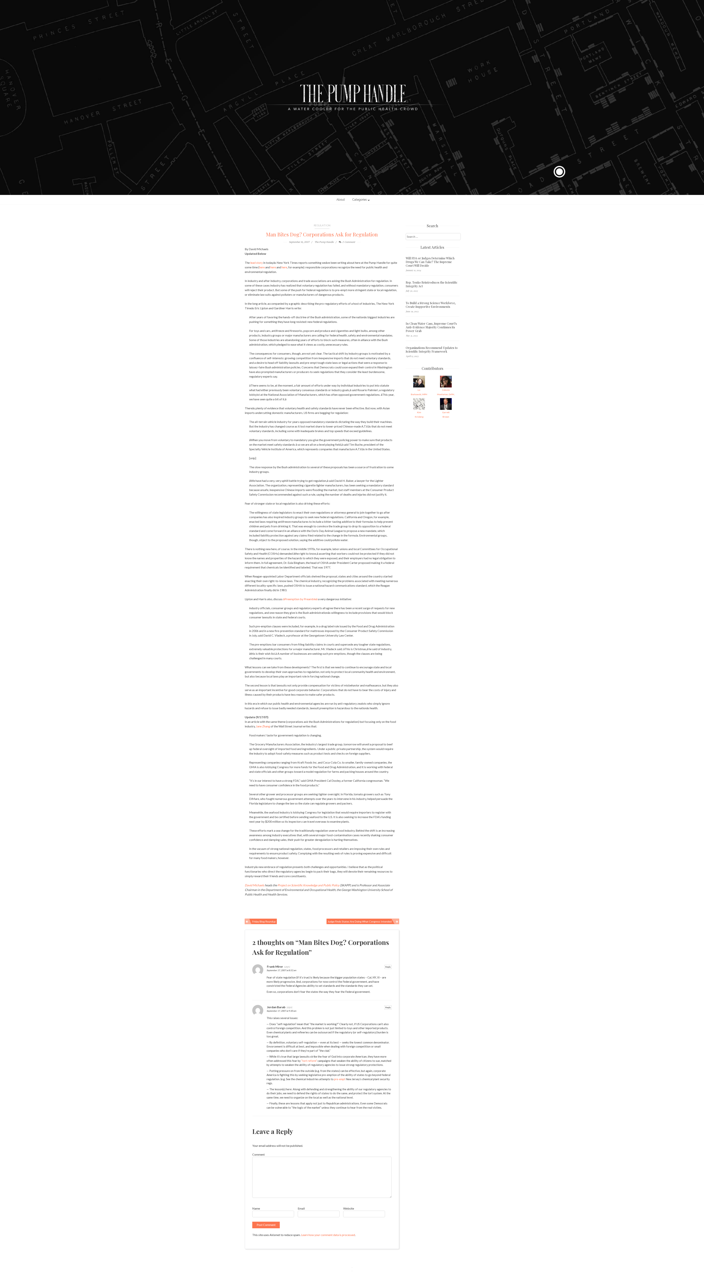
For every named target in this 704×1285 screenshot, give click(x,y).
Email (301, 1208)
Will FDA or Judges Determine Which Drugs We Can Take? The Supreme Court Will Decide (430, 261)
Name (256, 1208)
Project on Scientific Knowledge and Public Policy (308, 885)
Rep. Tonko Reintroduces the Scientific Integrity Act (431, 284)
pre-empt (339, 1079)
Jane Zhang (263, 726)
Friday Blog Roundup (264, 921)
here (262, 267)
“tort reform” (309, 1060)
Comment (258, 1154)
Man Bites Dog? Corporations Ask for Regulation (322, 234)
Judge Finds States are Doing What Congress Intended (360, 921)
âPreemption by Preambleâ (300, 599)
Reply (388, 966)
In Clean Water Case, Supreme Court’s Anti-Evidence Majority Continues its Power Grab (431, 327)
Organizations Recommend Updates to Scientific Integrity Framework (432, 349)
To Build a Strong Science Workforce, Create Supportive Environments (431, 305)
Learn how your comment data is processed (328, 1235)
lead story (256, 262)
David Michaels (254, 885)
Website (348, 1208)
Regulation (322, 225)
